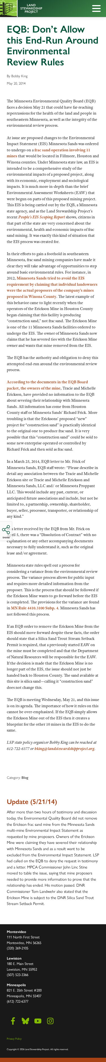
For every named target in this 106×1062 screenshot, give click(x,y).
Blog (24, 777)
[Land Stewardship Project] (40, 8)
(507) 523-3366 (17, 974)
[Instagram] (50, 1021)
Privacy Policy (14, 1038)
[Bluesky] (25, 1021)
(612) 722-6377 (17, 1001)
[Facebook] (13, 1021)
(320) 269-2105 (17, 948)
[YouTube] (38, 1021)
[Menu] (97, 9)
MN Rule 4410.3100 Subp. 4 (34, 607)
